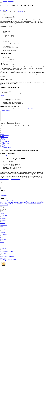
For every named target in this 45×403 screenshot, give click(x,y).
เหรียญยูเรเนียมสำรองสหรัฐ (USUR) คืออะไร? (32, 200)
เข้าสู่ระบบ (2, 331)
